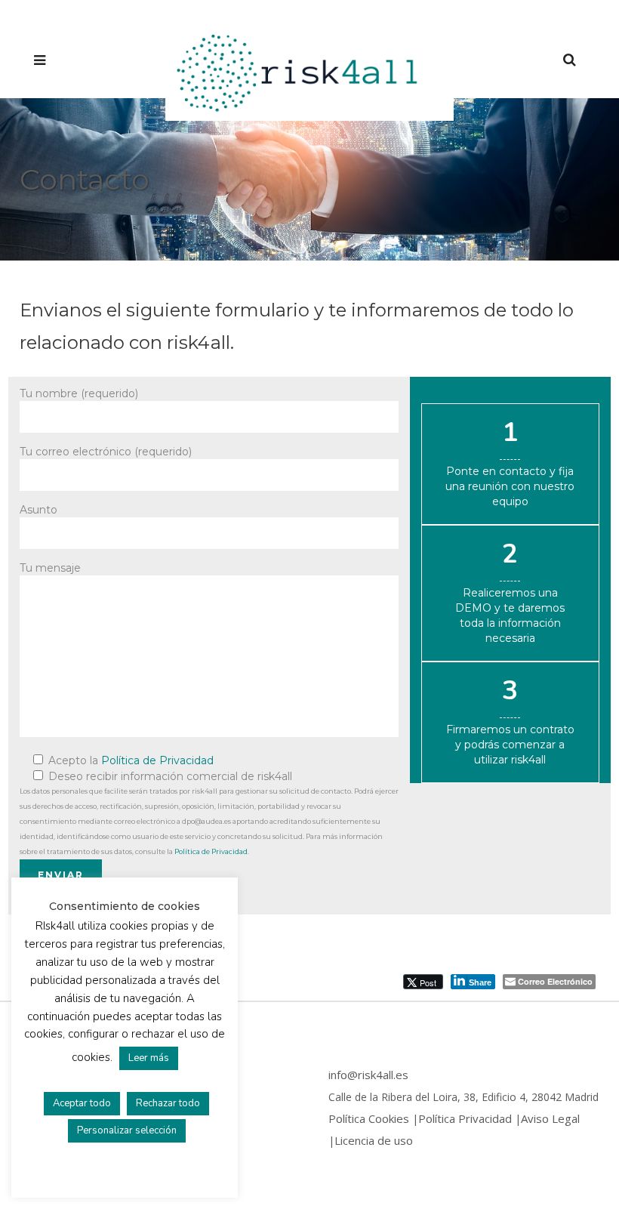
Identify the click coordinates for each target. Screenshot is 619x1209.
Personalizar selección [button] (127, 1130)
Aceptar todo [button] (82, 1103)
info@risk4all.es (368, 1074)
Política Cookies (368, 1118)
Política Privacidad (465, 1118)
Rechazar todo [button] (168, 1103)
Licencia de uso (373, 1140)
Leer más (148, 1058)
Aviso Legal (550, 1118)
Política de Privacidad (157, 760)
